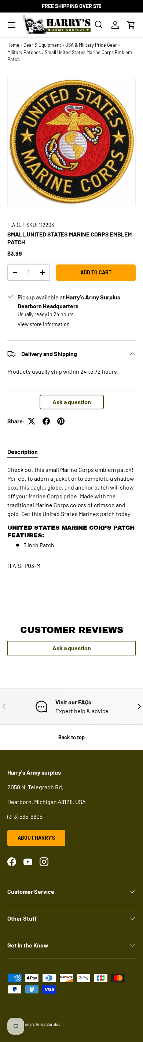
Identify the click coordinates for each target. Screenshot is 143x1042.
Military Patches (24, 52)
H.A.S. (14, 225)
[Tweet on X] (31, 421)
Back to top (71, 737)
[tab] (22, 451)
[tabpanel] (71, 507)
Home (13, 45)
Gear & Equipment (42, 45)
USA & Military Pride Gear (91, 45)
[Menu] (12, 25)
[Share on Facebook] (46, 421)
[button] (131, 25)
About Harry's (36, 838)
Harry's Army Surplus (41, 1024)
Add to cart (95, 272)
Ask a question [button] (71, 401)
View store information (44, 324)
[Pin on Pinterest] (61, 421)
